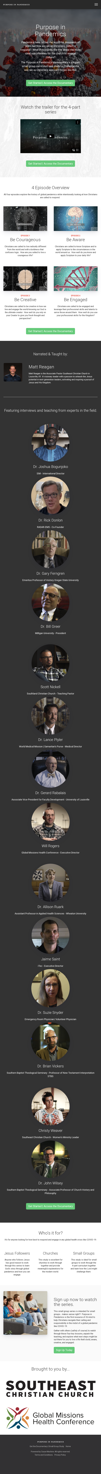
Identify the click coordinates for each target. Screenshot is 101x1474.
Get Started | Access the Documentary (50, 82)
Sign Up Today (64, 1350)
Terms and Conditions (44, 1455)
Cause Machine (47, 1452)
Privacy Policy (60, 1455)
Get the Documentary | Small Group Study (47, 1446)
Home (68, 1446)
